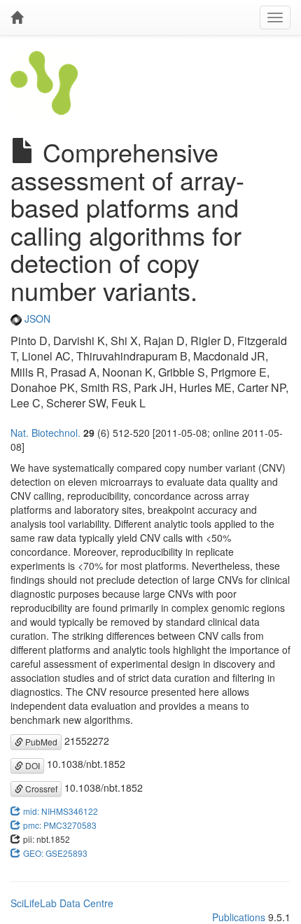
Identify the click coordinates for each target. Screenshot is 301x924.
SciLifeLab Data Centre (61, 903)
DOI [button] (31, 765)
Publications (238, 917)
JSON (36, 319)
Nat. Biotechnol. (45, 433)
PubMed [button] (40, 742)
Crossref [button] (40, 788)
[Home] (17, 17)
